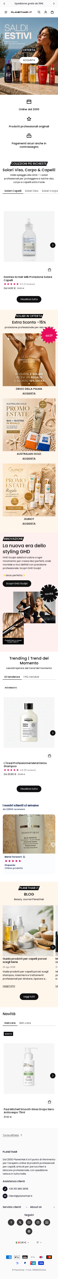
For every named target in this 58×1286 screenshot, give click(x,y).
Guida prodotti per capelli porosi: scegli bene (25, 960)
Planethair (19, 1270)
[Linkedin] (47, 1222)
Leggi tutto (9, 986)
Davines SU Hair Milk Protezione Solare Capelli (28, 278)
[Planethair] (21, 12)
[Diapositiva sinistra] (4, 3)
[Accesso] (45, 12)
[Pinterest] (29, 1231)
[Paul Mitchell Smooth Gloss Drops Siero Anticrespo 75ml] (29, 1069)
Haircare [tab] (10, 1023)
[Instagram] (38, 1222)
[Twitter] (20, 1222)
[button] (39, 12)
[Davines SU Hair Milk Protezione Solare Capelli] (29, 236)
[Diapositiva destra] (53, 3)
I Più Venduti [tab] (31, 677)
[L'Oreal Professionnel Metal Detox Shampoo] (29, 722)
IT (38, 1242)
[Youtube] (29, 1222)
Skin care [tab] (25, 1023)
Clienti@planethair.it (20, 1196)
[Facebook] (11, 1222)
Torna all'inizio (11, 1135)
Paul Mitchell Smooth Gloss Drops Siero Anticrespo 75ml (29, 1110)
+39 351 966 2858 (18, 1188)
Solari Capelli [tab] (12, 191)
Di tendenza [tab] (12, 677)
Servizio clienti (12, 1207)
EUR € (22, 1242)
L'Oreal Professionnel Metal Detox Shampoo (25, 764)
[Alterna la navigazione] (6, 12)
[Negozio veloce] (49, 269)
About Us (36, 1207)
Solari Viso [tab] (31, 191)
